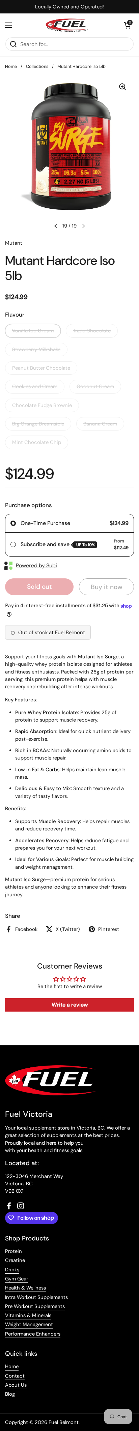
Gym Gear (16, 1278)
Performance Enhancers (32, 1334)
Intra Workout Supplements (36, 1297)
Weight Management (29, 1324)
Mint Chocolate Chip (36, 442)
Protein (13, 1251)
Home (11, 66)
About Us (16, 1385)
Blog (10, 1394)
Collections (37, 66)
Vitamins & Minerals (28, 1315)
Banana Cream (100, 423)
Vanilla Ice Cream (33, 330)
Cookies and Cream (34, 386)
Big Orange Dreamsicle (38, 423)
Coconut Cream (95, 386)
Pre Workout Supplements (35, 1306)
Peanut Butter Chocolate (41, 368)
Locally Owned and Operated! (69, 6)
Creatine (15, 1260)
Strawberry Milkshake (36, 349)
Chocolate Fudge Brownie (42, 405)
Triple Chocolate (92, 330)
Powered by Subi (36, 565)
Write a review (70, 1004)
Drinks (12, 1269)
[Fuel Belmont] (67, 25)
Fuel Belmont (64, 1422)
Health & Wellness (25, 1287)
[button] (127, 25)
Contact (15, 1376)
